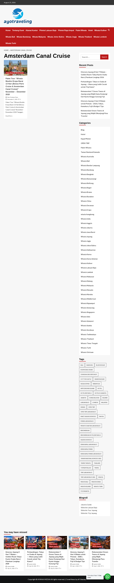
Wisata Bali (10, 37)
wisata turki (98, 486)
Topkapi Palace (86, 467)
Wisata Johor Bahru (55, 37)
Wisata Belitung (87, 183)
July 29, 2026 (54, 568)
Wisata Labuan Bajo (88, 268)
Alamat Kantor (32, 30)
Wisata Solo (85, 317)
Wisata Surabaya (87, 330)
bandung (90, 365)
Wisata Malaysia (39, 37)
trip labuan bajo (86, 472)
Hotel (90, 30)
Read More (9, 116)
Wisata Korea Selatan (89, 259)
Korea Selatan (94, 397)
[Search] (108, 30)
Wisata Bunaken (87, 197)
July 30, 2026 (32, 566)
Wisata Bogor (86, 188)
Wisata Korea (86, 254)
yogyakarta (85, 491)
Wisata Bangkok (87, 174)
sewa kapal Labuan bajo (89, 444)
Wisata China (86, 201)
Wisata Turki (11, 43)
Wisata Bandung (24, 37)
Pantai (101, 416)
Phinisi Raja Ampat (66, 30)
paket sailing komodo (88, 416)
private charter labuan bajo (90, 425)
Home (8, 30)
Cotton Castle (86, 379)
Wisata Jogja (71, 37)
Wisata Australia (87, 157)
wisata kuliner (86, 486)
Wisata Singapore (88, 312)
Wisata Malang (87, 281)
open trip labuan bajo (88, 411)
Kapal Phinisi (86, 139)
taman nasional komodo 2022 (91, 458)
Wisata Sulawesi (87, 321)
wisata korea (96, 481)
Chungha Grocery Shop (89, 374)
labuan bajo (85, 402)
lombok (95, 402)
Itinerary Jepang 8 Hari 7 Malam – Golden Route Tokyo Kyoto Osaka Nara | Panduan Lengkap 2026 (94, 74)
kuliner (104, 397)
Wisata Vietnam (87, 352)
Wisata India (86, 219)
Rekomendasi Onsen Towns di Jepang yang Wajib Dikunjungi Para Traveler (94, 113)
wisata (100, 477)
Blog (82, 130)
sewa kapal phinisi (87, 449)
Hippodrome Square (87, 388)
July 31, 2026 (11, 568)
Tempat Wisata (86, 463)
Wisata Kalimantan (88, 250)
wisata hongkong (87, 214)
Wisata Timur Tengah (89, 343)
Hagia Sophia (85, 383)
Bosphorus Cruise (87, 369)
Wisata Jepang (86, 237)
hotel (100, 388)
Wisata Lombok (100, 37)
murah (83, 407)
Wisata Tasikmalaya (88, 334)
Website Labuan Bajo (89, 507)
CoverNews (70, 579)
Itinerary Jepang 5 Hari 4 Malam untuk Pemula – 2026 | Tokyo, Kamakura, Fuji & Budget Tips (93, 103)
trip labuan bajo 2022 (88, 477)
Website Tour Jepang (89, 510)
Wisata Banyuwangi (88, 179)
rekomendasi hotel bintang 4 (91, 435)
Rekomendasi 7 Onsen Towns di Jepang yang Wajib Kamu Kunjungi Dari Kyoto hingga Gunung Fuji (94, 94)
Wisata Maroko (87, 294)
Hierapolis (96, 383)
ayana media (10, 566)
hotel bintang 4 (86, 393)
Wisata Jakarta (86, 228)
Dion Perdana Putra (12, 97)
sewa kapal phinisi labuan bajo (91, 453)
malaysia (104, 402)
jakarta (83, 397)
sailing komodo (86, 439)
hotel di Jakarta (100, 393)
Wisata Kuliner (100, 30)
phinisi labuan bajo (87, 421)
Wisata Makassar (87, 277)
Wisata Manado (87, 290)
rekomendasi (85, 430)
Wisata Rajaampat (88, 303)
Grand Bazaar (99, 379)
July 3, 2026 (75, 566)
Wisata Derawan (87, 205)
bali (82, 365)
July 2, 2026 (97, 566)
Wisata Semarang (87, 308)
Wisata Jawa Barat (88, 232)
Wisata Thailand (85, 37)
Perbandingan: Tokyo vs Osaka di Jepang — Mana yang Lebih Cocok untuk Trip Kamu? (94, 84)
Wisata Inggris (86, 223)
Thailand (97, 463)
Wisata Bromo (86, 192)
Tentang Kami (18, 30)
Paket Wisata (81, 30)
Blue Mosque (100, 365)
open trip (91, 407)
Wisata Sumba (86, 326)
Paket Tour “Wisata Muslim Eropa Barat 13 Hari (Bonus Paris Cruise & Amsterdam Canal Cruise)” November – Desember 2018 (16, 86)
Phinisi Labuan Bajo (47, 30)
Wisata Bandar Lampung (90, 165)
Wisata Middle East (88, 299)
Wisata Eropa (19, 73)
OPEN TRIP (85, 143)
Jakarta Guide (86, 505)
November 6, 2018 (12, 99)
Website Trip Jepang (89, 513)
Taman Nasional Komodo (90, 152)
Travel (96, 467)
